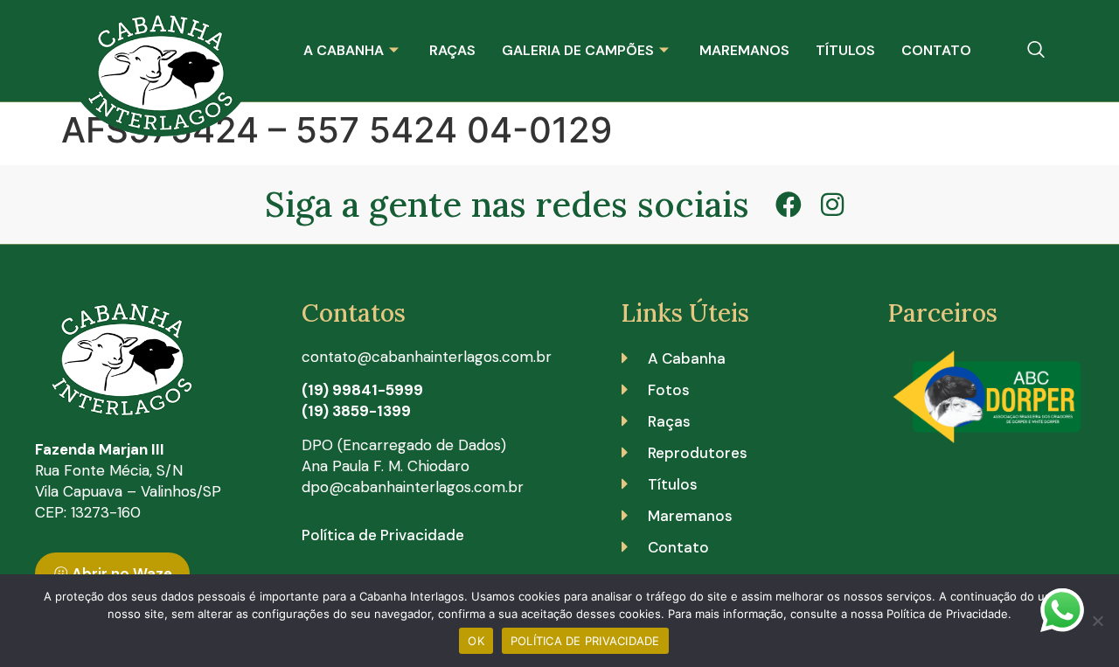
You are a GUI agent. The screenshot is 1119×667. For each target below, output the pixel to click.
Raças (452, 50)
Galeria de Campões (578, 50)
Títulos (845, 50)
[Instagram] (832, 204)
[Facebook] (788, 204)
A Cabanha (343, 50)
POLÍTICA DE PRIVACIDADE (585, 641)
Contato (936, 50)
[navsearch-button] (1035, 50)
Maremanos (744, 50)
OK (476, 641)
